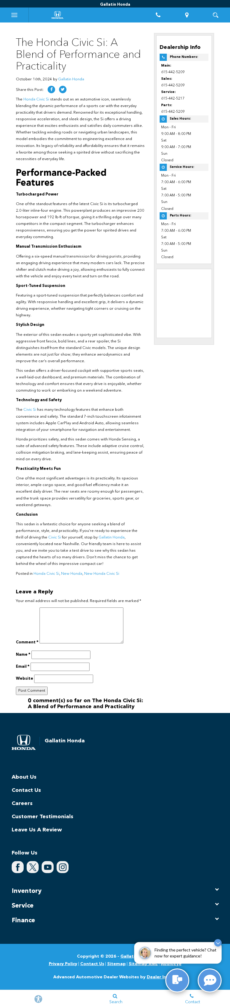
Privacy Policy (63, 964)
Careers (22, 803)
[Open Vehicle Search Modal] (215, 14)
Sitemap (116, 964)
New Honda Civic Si (101, 574)
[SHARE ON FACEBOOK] (51, 89)
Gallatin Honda (71, 79)
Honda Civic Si (36, 99)
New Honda (71, 574)
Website (24, 679)
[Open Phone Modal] (158, 14)
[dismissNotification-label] (218, 943)
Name (23, 655)
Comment (27, 642)
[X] (33, 867)
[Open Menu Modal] (14, 14)
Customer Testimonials (42, 816)
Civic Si (29, 410)
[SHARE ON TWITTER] (62, 89)
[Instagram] (63, 867)
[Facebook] (18, 867)
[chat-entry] (177, 980)
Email (23, 667)
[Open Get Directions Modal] (186, 14)
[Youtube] (48, 867)
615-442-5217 (172, 98)
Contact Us (26, 790)
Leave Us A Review (37, 830)
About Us (24, 777)
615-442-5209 (172, 72)
